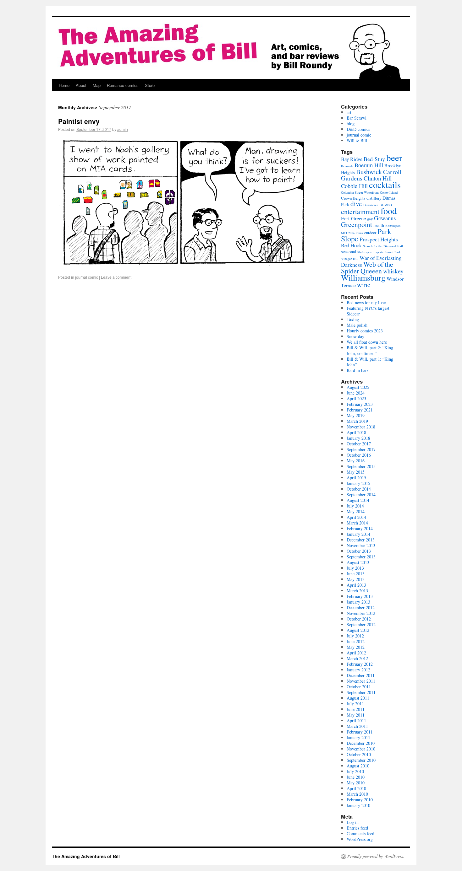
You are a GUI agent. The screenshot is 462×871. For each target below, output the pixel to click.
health (378, 225)
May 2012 (356, 647)
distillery (373, 198)
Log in (353, 822)
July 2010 (355, 771)
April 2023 (356, 398)
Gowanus (385, 218)
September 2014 (361, 494)
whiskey (393, 271)
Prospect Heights (379, 239)
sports (379, 252)
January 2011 (358, 737)
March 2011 (357, 726)
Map (97, 85)
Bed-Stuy (374, 159)
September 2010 (361, 760)
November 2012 (361, 613)
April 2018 (356, 432)
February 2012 (360, 664)
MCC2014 (348, 233)
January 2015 (358, 483)
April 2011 (356, 720)
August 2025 (358, 387)
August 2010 (358, 766)
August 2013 (358, 562)
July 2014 (355, 506)
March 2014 (357, 523)
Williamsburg (363, 277)
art (349, 112)
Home (64, 85)
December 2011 (361, 675)
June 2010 (356, 777)
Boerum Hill (369, 165)
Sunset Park (393, 252)
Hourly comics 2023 (365, 331)
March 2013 (357, 591)
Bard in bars (357, 370)
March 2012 (357, 658)
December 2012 (361, 607)
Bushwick (369, 171)
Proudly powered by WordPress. (375, 856)
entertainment (360, 211)
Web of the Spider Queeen (367, 267)
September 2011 (361, 692)
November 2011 (361, 681)
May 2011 (356, 715)
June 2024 (356, 393)
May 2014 (356, 511)
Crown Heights (353, 198)
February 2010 (360, 800)
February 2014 (360, 528)
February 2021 (360, 410)
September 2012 (361, 624)
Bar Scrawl (356, 118)
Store (150, 85)
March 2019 (357, 421)
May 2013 (356, 579)
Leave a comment (116, 277)
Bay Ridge (351, 159)
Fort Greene (353, 218)
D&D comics (358, 129)
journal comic (86, 277)
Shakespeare (365, 252)
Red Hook (351, 245)
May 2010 (356, 783)
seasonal (348, 252)
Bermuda (347, 166)
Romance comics (123, 85)
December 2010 (361, 743)
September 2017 (361, 449)
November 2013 (361, 545)
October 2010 (359, 754)
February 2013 (360, 596)
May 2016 (356, 461)
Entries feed (357, 828)
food (389, 211)
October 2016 (359, 455)
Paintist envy (79, 121)
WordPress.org (360, 839)
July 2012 (355, 636)
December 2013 (361, 540)
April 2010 (356, 788)
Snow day (355, 336)
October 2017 (359, 444)
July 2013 (355, 568)
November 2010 (361, 749)
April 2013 (356, 585)
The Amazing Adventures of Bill (86, 856)
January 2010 (358, 805)
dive (356, 203)
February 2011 (360, 732)
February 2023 (360, 404)
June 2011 (356, 709)
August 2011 (358, 698)
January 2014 (358, 534)
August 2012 (358, 630)
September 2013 (361, 557)
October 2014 (359, 489)
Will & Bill (357, 140)
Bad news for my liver (366, 302)
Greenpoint (356, 224)
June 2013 (356, 574)
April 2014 (356, 517)
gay (370, 219)
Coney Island (389, 192)
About (81, 85)
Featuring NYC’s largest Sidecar (368, 311)
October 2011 (359, 687)
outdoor (370, 232)
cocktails (385, 185)
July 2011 (355, 704)
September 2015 (361, 466)
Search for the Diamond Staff (383, 246)
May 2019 (356, 415)
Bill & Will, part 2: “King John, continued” (370, 350)
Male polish (357, 325)
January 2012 (358, 670)
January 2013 (358, 602)
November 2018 (361, 427)
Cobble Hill (354, 186)
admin (122, 129)
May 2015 (356, 472)
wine (364, 284)
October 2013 (359, 551)
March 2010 (357, 794)
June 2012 (356, 641)
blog (351, 123)
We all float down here (367, 342)
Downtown (370, 205)
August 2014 (358, 500)
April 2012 (356, 653)
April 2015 (356, 478)
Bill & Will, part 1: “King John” (370, 362)
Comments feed (360, 833)
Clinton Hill (378, 178)
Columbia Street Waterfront (360, 192)
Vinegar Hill (349, 258)
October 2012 (359, 619)
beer (394, 157)
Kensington (392, 225)
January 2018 (358, 438)
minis (359, 233)
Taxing (353, 319)
